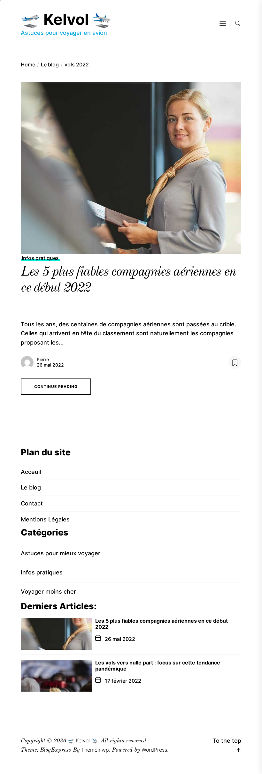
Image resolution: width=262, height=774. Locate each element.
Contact (32, 503)
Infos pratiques (40, 258)
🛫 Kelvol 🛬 (66, 19)
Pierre (43, 359)
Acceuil (31, 471)
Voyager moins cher (48, 591)
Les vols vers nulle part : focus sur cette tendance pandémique (157, 665)
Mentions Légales (45, 519)
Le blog (31, 487)
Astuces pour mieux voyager (60, 553)
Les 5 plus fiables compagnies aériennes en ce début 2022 (161, 624)
